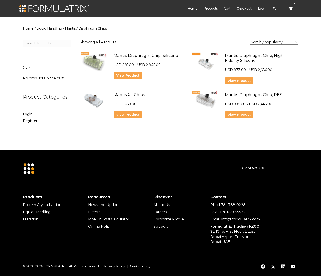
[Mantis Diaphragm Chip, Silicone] (94, 63)
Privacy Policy (114, 266)
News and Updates (104, 205)
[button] (253, 168)
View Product (127, 75)
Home (192, 8)
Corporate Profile (169, 219)
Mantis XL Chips (129, 94)
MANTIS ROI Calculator (108, 219)
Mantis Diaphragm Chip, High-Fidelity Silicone (255, 58)
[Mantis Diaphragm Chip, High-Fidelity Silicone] (205, 63)
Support (161, 226)
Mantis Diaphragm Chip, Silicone (146, 55)
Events (94, 212)
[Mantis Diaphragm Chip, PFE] (205, 102)
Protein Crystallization (42, 205)
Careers (160, 212)
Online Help (98, 226)
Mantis (70, 28)
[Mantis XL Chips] (94, 102)
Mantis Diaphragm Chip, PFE (253, 94)
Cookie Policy (140, 266)
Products (211, 8)
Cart (227, 8)
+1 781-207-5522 (231, 212)
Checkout (244, 8)
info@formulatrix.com (240, 219)
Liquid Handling (49, 28)
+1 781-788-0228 (231, 205)
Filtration (30, 219)
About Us (162, 205)
